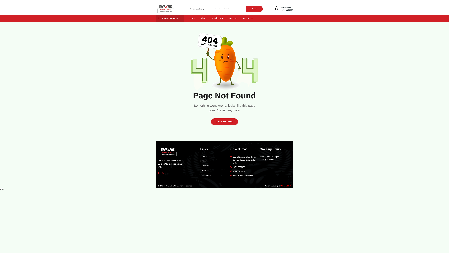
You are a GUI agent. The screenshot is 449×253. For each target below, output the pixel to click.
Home (192, 18)
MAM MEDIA (286, 186)
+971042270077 (287, 10)
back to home (224, 122)
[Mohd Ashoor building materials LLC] (165, 9)
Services (233, 18)
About (203, 18)
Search (254, 9)
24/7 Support (286, 7)
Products (216, 18)
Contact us (248, 18)
